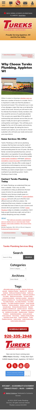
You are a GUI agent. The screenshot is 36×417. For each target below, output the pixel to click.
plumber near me (22, 308)
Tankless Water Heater (27, 315)
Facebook (9, 365)
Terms (29, 375)
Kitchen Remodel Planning (19, 307)
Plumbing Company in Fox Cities (11, 310)
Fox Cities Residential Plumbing (25, 300)
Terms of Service (19, 374)
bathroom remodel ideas (14, 294)
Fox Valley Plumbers (20, 301)
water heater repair (28, 319)
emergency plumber (21, 298)
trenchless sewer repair (10, 317)
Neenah (30, 307)
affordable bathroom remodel (12, 289)
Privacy (26, 375)
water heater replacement (18, 321)
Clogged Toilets (28, 296)
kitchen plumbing (14, 305)
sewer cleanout (6, 315)
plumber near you (26, 98)
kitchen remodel (24, 305)
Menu (3, 5)
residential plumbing (15, 314)
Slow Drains (15, 315)
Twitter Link (3, 218)
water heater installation (9, 158)
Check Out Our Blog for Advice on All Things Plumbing (27, 56)
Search (28, 257)
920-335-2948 (18, 3)
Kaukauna (5, 305)
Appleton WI (23, 291)
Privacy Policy (13, 374)
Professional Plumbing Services (9, 229)
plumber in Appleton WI (9, 308)
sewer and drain (27, 314)
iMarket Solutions (11, 393)
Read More (22, 15)
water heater (17, 319)
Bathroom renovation (16, 296)
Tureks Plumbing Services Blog (18, 246)
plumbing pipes (23, 312)
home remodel (30, 303)
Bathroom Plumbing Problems (17, 293)
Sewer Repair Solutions (9, 54)
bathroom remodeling (16, 220)
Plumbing (30, 308)
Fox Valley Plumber (8, 301)
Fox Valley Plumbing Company (16, 303)
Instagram (27, 365)
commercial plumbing (8, 298)
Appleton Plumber (13, 291)
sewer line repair (14, 161)
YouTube (21, 365)
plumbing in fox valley (11, 312)
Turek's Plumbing (23, 317)
